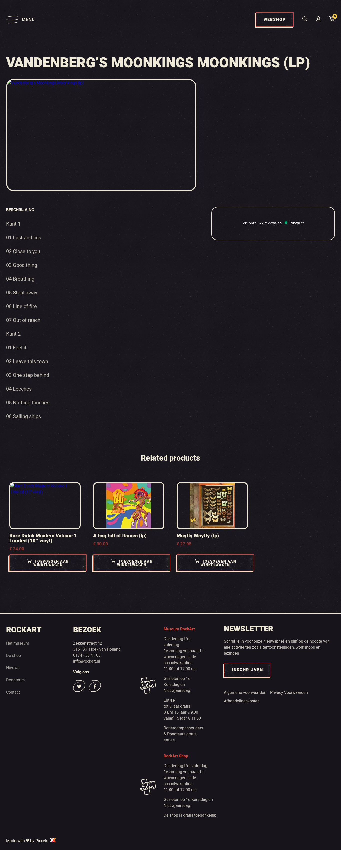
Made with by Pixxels (27, 841)
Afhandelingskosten (242, 701)
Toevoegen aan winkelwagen (51, 563)
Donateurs (15, 680)
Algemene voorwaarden (245, 693)
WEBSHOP (275, 20)
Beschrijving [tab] (20, 210)
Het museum (17, 643)
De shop (13, 656)
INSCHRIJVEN (247, 670)
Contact (13, 692)
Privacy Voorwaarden (289, 693)
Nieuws (12, 668)
